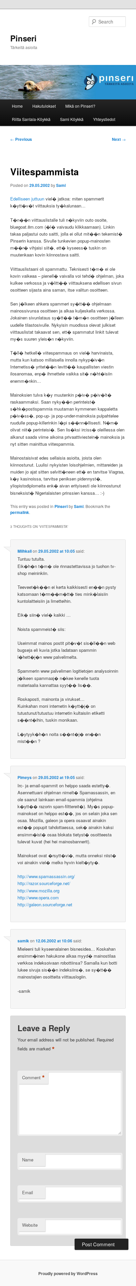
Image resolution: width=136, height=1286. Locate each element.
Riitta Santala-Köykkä (31, 119)
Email (27, 1192)
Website (30, 1225)
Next (119, 139)
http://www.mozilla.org (38, 890)
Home (17, 106)
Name (27, 1159)
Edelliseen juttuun (27, 199)
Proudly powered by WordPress (68, 1273)
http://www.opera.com (38, 897)
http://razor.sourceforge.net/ (43, 883)
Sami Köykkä (72, 119)
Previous (21, 139)
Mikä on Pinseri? (80, 106)
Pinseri (23, 38)
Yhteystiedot (104, 119)
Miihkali (24, 551)
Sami (61, 185)
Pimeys (24, 777)
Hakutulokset (44, 106)
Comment (33, 1077)
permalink (19, 512)
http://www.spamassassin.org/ (46, 876)
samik (23, 941)
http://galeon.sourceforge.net (44, 904)
